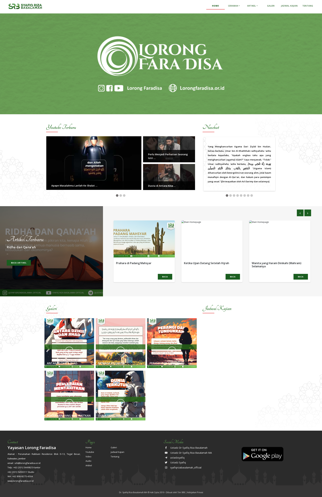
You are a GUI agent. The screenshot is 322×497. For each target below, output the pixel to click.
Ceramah (233, 5)
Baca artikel (18, 262)
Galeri (271, 5)
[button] (117, 195)
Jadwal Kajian (289, 5)
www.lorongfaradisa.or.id (21, 480)
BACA (165, 276)
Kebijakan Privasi (195, 492)
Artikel (251, 5)
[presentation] (300, 213)
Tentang (307, 5)
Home (215, 5)
